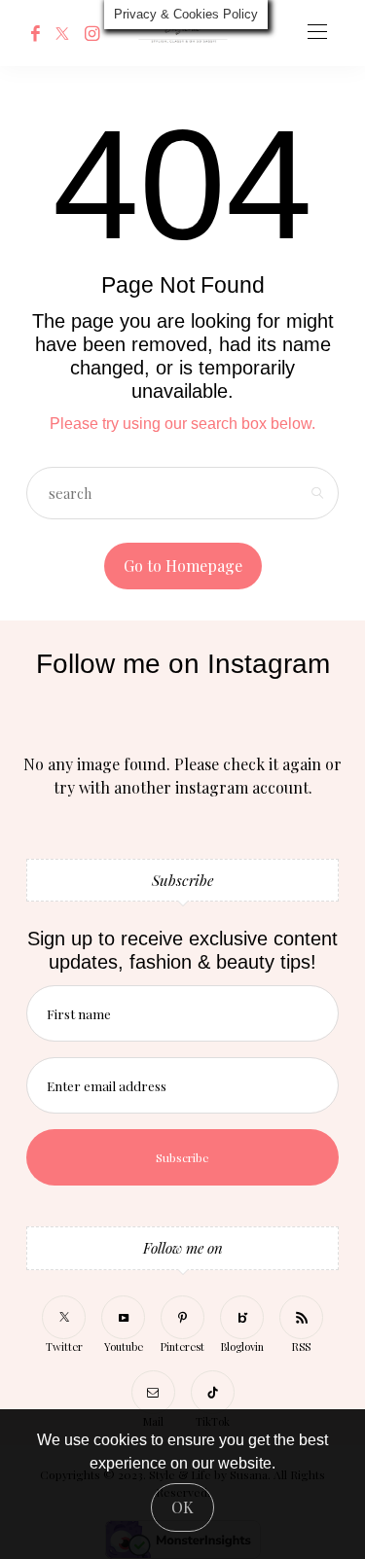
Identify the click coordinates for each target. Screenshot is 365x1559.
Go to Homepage (183, 565)
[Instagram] (92, 33)
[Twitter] (62, 33)
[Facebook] (35, 33)
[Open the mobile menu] (317, 32)
